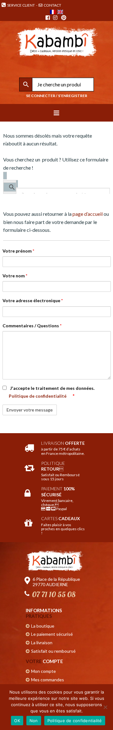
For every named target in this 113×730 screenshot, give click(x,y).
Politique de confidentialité (38, 396)
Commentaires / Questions (32, 325)
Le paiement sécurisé (52, 634)
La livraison (41, 642)
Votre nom (15, 275)
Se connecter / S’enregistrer (56, 95)
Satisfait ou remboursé (53, 651)
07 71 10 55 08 (53, 594)
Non (34, 720)
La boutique (42, 626)
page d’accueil (88, 214)
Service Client (20, 5)
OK (17, 720)
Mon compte (43, 671)
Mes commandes (47, 679)
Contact (52, 5)
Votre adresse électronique (33, 300)
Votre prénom (18, 250)
